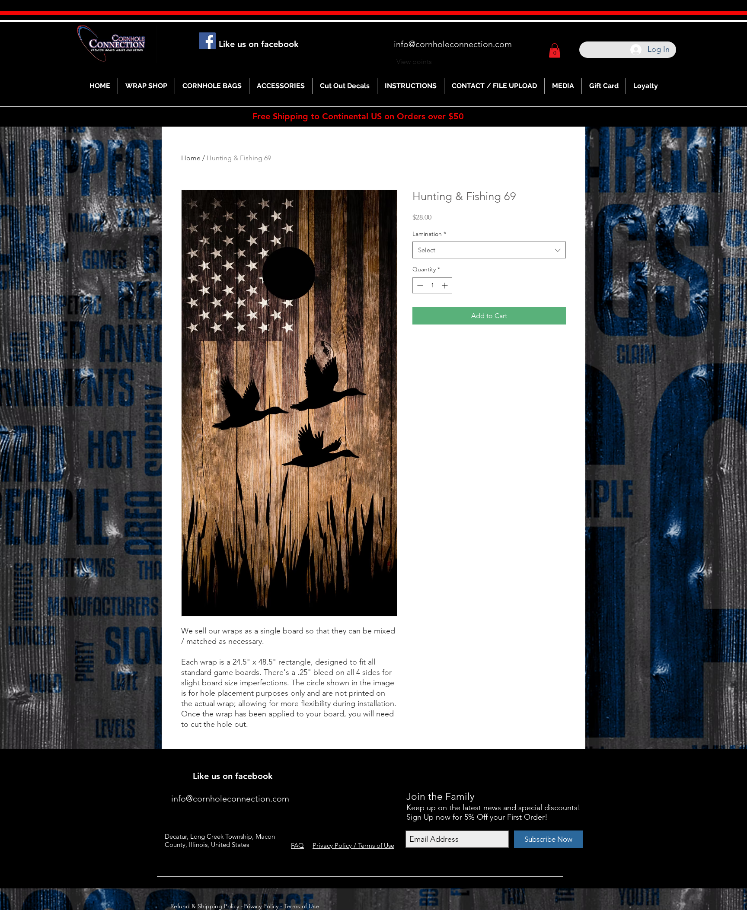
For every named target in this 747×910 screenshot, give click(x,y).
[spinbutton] (432, 285)
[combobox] (489, 250)
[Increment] (445, 285)
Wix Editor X (502, 764)
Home (191, 158)
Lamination (429, 234)
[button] (555, 50)
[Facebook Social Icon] (207, 40)
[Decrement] (419, 285)
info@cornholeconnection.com (453, 44)
